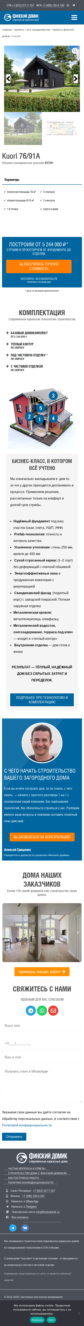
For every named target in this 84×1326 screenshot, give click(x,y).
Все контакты (20, 1217)
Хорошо (37, 1320)
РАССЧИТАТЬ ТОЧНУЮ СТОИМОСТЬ (41, 266)
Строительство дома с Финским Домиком (37, 1173)
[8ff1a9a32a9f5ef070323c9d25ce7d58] (42, 79)
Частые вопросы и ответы (26, 1168)
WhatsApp (32, 1201)
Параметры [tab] (11, 179)
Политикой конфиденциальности (27, 1125)
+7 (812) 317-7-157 (23, 5)
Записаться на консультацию (44, 837)
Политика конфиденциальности (30, 1182)
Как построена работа (23, 1178)
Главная (7, 29)
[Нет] (79, 1313)
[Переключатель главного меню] (74, 17)
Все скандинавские (38, 29)
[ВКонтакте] (25, 1228)
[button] (8, 78)
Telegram (31, 1206)
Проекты (19, 29)
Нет (51, 1320)
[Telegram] (13, 1228)
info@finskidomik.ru (48, 1211)
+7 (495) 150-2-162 (53, 5)
